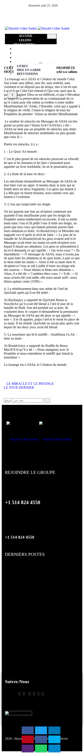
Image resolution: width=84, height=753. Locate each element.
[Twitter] (44, 15)
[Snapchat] (34, 694)
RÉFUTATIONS (27, 73)
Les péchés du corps (21, 579)
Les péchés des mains (23, 617)
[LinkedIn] (52, 15)
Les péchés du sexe (21, 604)
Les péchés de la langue (24, 642)
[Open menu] (40, 62)
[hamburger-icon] (52, 36)
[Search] (47, 400)
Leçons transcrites (24, 42)
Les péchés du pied (20, 592)
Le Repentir (14, 566)
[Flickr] (29, 694)
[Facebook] (40, 15)
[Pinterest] (38, 694)
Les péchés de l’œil (20, 654)
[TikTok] (23, 694)
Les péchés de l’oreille (22, 629)
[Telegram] (19, 694)
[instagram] (48, 15)
